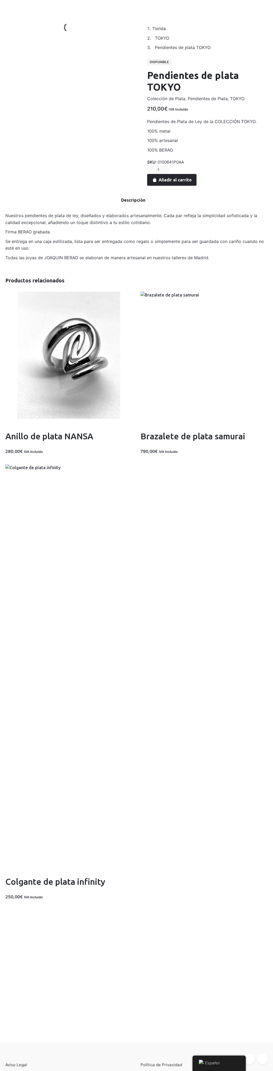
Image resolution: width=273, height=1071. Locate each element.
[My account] (234, 7)
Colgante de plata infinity (55, 881)
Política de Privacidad (161, 1064)
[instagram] (262, 1059)
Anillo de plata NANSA (49, 436)
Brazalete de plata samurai (192, 436)
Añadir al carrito (175, 179)
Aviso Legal (16, 1064)
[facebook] (249, 1059)
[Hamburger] (12, 7)
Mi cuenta (37, 7)
